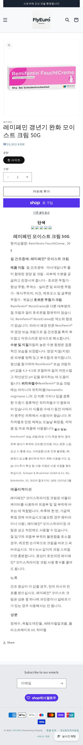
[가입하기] (61, 683)
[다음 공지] (78, 3)
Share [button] (11, 642)
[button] (5, 19)
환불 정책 (51, 730)
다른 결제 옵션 (41, 212)
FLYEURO (16, 730)
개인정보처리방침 (69, 730)
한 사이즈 (13, 160)
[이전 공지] (4, 3)
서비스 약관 (43, 736)
